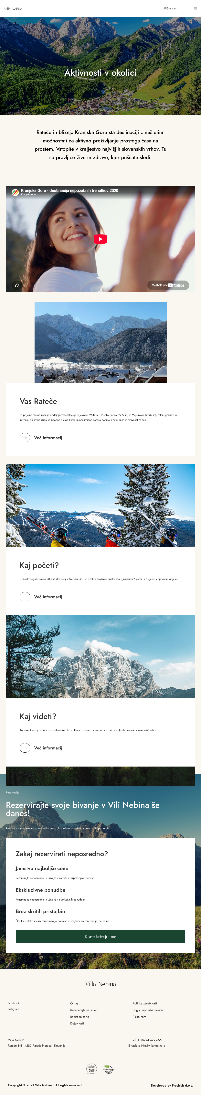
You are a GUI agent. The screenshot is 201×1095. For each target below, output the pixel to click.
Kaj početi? (39, 565)
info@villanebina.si (153, 1045)
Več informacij (48, 438)
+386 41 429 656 (150, 1040)
